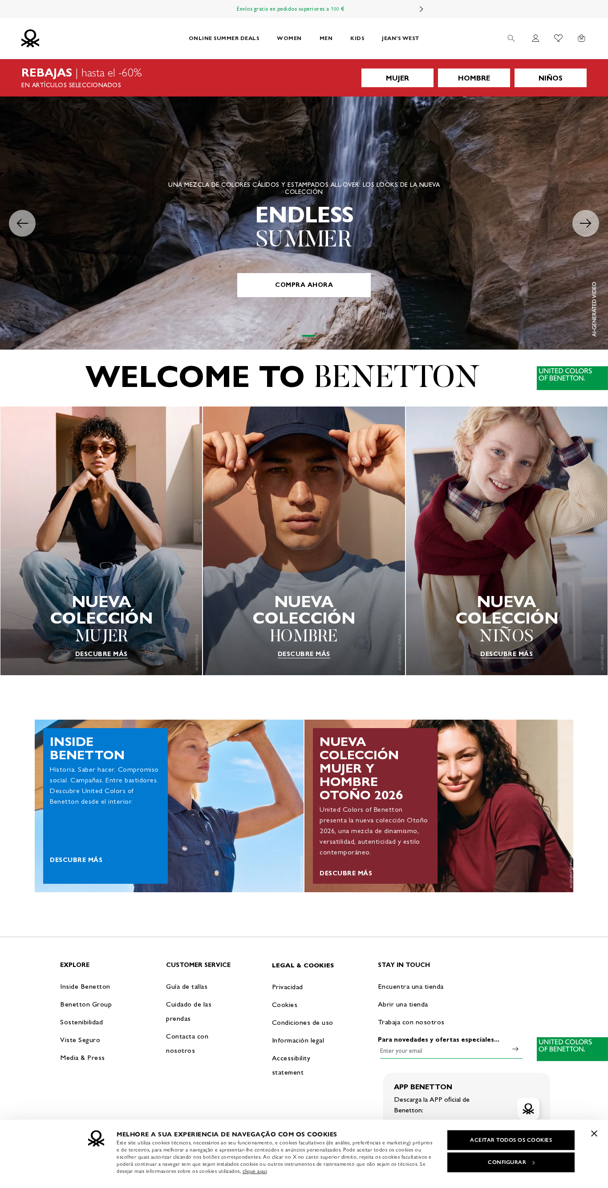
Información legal (298, 1040)
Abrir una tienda (403, 1004)
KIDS (357, 38)
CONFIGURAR (507, 1162)
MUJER (397, 78)
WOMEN (289, 38)
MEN (326, 38)
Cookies (285, 1004)
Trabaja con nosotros (411, 1022)
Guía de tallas (186, 986)
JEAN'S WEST (401, 38)
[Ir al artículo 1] (299, 336)
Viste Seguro (80, 1039)
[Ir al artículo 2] (310, 336)
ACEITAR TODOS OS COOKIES (511, 1140)
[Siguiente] (421, 9)
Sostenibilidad (81, 1022)
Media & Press (82, 1057)
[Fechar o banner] (594, 1133)
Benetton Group (86, 1004)
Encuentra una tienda (411, 986)
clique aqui (255, 1171)
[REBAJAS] (304, 78)
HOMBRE (474, 78)
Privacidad (287, 987)
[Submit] (515, 1049)
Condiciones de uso (302, 1022)
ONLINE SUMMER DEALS (224, 38)
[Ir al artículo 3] (314, 336)
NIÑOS (551, 78)
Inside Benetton (85, 986)
